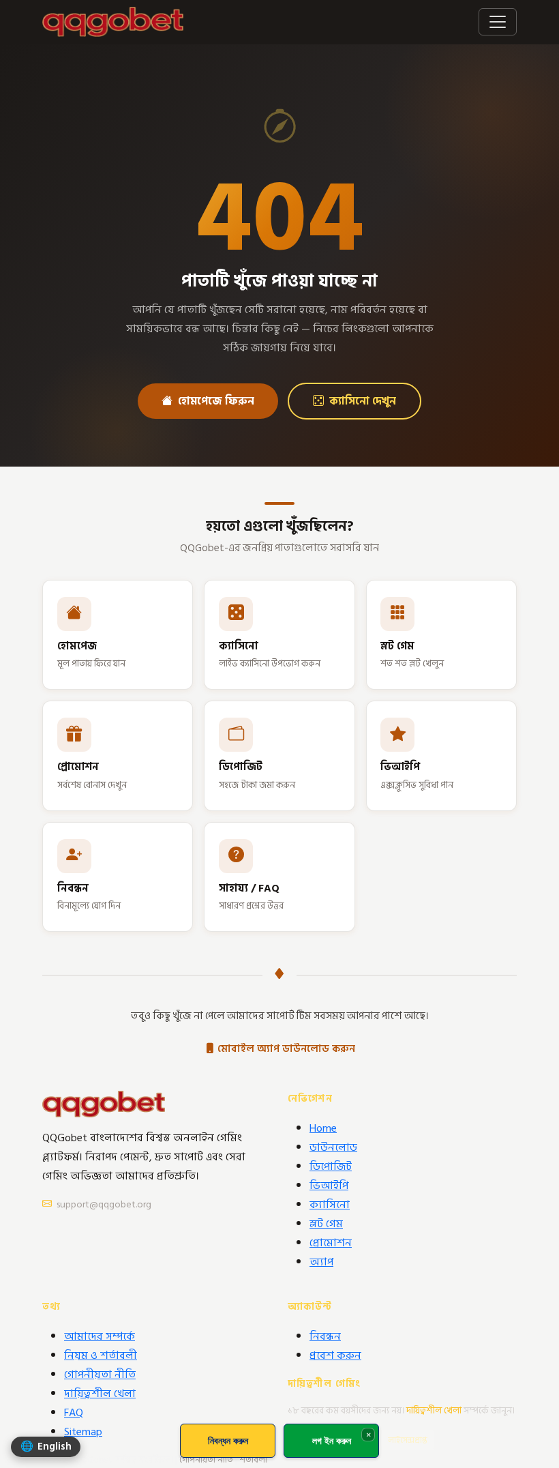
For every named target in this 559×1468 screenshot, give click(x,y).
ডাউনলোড (333, 1147)
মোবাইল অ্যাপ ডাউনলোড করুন (286, 1048)
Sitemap (83, 1432)
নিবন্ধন (325, 1336)
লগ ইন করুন (331, 1440)
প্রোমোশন (330, 1243)
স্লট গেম (326, 1224)
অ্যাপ (321, 1262)
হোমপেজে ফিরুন (216, 401)
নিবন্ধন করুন (228, 1440)
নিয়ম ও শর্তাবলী (100, 1355)
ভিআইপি (328, 1185)
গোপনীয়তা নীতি (100, 1374)
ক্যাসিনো (329, 1205)
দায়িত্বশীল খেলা (100, 1394)
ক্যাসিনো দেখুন (362, 401)
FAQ (73, 1413)
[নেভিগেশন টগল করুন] (498, 21)
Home (323, 1128)
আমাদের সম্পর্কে (99, 1336)
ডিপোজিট (330, 1166)
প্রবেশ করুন (335, 1355)
